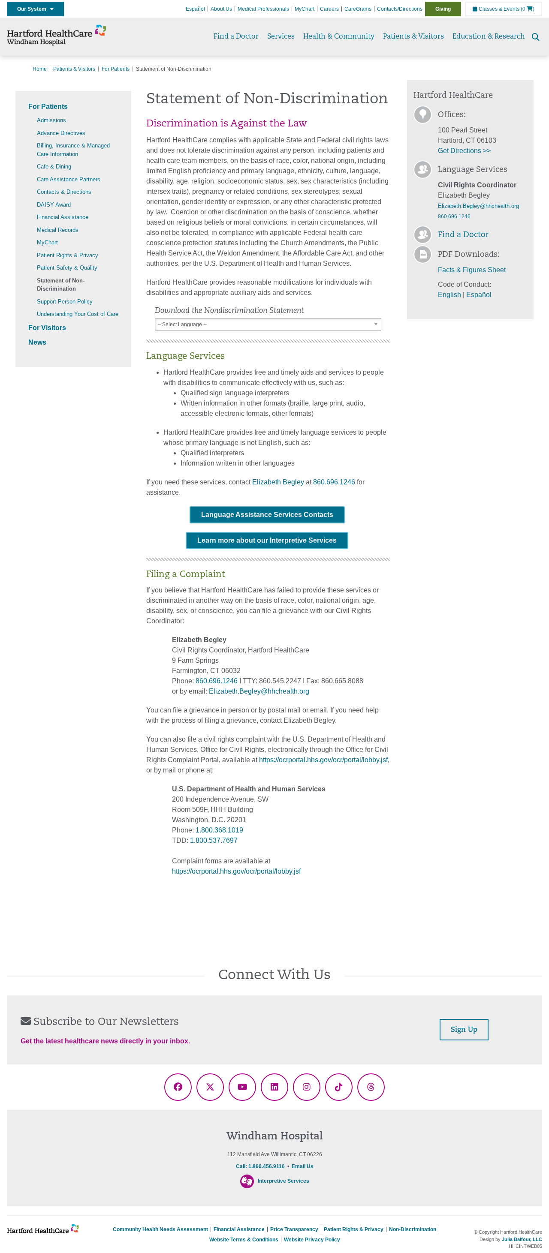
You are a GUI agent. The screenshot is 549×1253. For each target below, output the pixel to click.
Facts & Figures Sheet (472, 269)
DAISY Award (54, 204)
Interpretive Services (283, 1181)
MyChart (304, 9)
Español (195, 9)
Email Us (303, 1166)
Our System (33, 9)
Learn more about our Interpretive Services (267, 540)
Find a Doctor (236, 36)
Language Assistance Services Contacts (267, 514)
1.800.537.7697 (214, 840)
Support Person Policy (65, 301)
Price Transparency (294, 1229)
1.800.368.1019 (219, 830)
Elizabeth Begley (278, 482)
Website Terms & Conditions (243, 1240)
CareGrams (357, 9)
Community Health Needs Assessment (160, 1229)
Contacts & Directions (64, 192)
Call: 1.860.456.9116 (260, 1166)
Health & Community (338, 36)
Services (281, 36)
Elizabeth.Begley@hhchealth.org (259, 691)
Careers (329, 9)
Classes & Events (498, 9)
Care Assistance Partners (68, 179)
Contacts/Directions (399, 9)
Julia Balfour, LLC (522, 1239)
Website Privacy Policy (312, 1240)
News (37, 342)
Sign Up (464, 1030)
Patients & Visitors (413, 36)
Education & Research (488, 36)
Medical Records (57, 230)
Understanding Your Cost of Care (77, 314)
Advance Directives (61, 133)
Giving (443, 9)
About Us (221, 9)
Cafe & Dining (54, 166)
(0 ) (527, 9)
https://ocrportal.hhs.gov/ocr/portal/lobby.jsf (323, 759)
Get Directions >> (464, 150)
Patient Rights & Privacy (67, 255)
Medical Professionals (263, 9)
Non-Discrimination (412, 1229)
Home (40, 69)
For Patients (116, 69)
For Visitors (47, 327)
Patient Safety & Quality (67, 267)
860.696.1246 (334, 482)
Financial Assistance (62, 217)
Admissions (51, 120)
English (449, 294)
